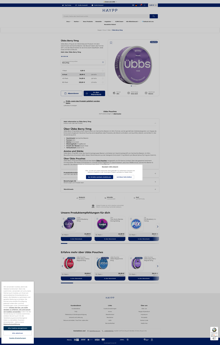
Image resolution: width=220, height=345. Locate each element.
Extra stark (134, 94)
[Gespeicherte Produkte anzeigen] (144, 5)
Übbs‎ (109, 30)
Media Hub (144, 323)
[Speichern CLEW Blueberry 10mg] (63, 219)
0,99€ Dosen (119, 21)
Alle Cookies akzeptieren (17, 328)
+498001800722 (109, 331)
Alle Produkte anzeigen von (110, 113)
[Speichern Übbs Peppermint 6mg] (97, 258)
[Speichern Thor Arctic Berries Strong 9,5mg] (97, 219)
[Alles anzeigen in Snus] (70, 21)
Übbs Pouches (101, 160)
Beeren (151, 94)
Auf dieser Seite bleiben (124, 177)
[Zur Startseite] (110, 10)
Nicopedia (144, 317)
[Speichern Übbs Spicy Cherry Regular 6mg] (63, 258)
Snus (68, 21)
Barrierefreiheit (110, 323)
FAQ (76, 311)
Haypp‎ (99, 30)
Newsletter (110, 317)
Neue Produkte (88, 21)
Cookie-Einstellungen (17, 338)
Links (110, 305)
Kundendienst (76, 305)
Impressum (144, 314)
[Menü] (217, 328)
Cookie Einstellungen (110, 308)
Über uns (144, 305)
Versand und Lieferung (76, 317)
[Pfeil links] (62, 226)
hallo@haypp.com (94, 331)
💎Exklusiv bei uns (148, 21)
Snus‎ (104, 30)
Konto (110, 311)
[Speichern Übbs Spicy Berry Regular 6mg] (131, 258)
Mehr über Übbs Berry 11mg (71, 52)
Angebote (108, 21)
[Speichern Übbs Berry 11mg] (111, 42)
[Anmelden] (140, 5)
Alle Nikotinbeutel (132, 21)
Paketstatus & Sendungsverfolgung (76, 314)
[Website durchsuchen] (154, 16)
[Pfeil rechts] (157, 226)
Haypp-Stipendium (144, 311)
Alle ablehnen (17, 333)
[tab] (64, 243)
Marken (76, 21)
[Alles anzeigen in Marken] (79, 21)
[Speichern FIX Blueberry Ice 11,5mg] (131, 219)
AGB (110, 320)
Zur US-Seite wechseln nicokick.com (99, 177)
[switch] (214, 338)
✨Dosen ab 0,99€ (109, 2)
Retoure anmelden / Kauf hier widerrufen (75, 320)
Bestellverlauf (110, 314)
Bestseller (99, 21)
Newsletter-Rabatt (110, 24)
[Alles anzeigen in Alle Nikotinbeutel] (138, 21)
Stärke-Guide (144, 320)
